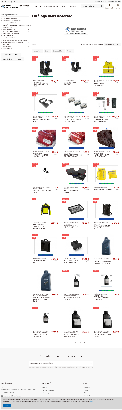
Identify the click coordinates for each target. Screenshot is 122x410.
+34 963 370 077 (9, 393)
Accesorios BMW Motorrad (11, 23)
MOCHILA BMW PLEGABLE (103, 189)
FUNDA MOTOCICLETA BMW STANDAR (101, 156)
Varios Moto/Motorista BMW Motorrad (15, 40)
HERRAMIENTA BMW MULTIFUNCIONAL (101, 120)
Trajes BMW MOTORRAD (10, 29)
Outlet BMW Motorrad (10, 19)
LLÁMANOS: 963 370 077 (114, 1)
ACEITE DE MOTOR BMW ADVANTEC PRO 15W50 (102, 263)
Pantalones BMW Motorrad (11, 34)
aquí (91, 401)
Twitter (86, 390)
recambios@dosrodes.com (12, 396)
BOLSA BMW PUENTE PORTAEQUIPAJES (71, 261)
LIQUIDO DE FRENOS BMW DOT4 (40, 335)
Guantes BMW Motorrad (10, 38)
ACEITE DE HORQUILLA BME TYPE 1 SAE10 (71, 335)
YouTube (87, 395)
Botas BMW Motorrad (9, 36)
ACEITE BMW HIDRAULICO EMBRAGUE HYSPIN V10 (102, 298)
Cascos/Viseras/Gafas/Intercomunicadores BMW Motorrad (17, 26)
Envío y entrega (48, 390)
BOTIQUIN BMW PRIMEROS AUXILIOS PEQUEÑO (73, 156)
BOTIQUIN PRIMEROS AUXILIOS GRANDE (40, 156)
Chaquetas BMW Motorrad (11, 31)
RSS (85, 393)
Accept (7, 405)
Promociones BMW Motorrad (12, 21)
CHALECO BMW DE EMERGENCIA (100, 84)
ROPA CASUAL (7, 46)
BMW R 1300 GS (7, 49)
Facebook (87, 387)
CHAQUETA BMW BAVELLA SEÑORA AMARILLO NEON (39, 226)
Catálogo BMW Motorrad (9, 15)
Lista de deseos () (101, 1)
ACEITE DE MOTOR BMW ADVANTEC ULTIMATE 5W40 (41, 299)
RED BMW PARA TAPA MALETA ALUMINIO (71, 227)
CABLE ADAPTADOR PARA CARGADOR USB (72, 120)
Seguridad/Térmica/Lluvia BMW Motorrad (13, 43)
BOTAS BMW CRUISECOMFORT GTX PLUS (40, 84)
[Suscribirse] (91, 363)
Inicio (45, 387)
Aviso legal (46, 393)
